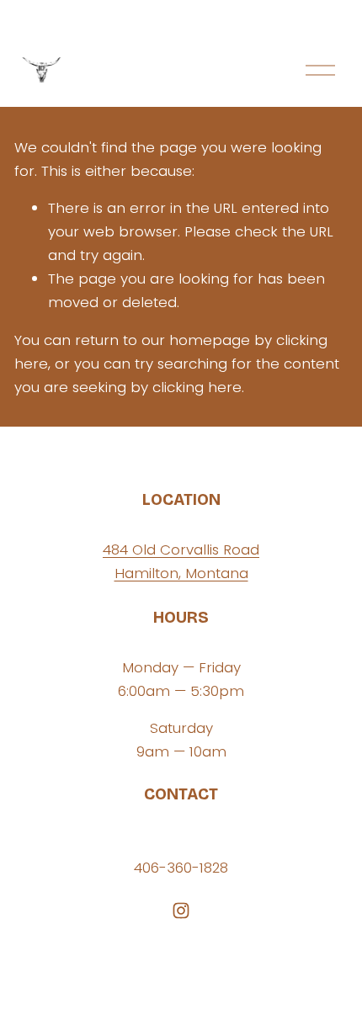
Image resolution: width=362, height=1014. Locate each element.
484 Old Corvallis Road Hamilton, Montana (181, 561)
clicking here (197, 387)
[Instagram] (181, 910)
